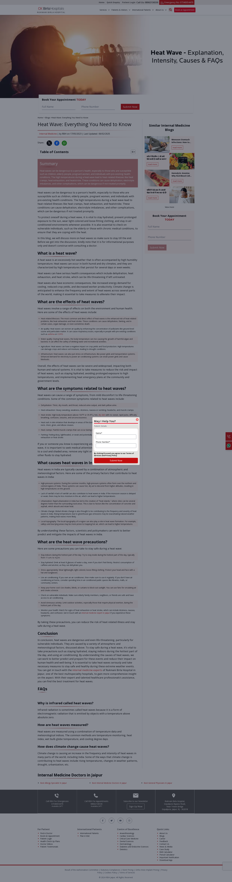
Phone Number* (103, 442)
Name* (99, 433)
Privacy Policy (111, 455)
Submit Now (116, 460)
